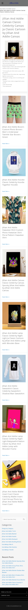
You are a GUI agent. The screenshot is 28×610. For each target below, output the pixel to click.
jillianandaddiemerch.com (15, 605)
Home (1, 8)
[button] (2, 3)
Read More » (5, 143)
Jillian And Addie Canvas (9, 8)
